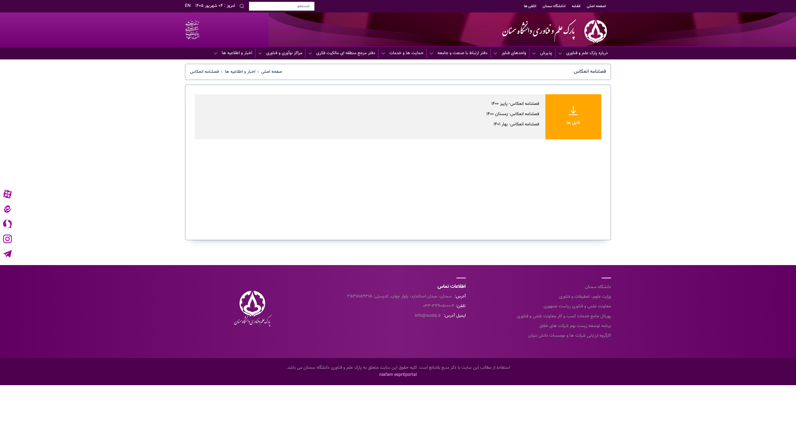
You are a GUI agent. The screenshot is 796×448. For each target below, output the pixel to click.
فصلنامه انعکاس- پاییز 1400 (515, 103)
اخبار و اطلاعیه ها (237, 53)
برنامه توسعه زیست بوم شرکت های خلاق (575, 326)
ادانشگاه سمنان (554, 6)
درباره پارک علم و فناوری (587, 53)
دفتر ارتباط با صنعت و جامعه (462, 53)
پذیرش (546, 53)
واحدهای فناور (514, 53)
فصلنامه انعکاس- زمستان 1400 (512, 114)
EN (188, 5)
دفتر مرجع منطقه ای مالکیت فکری (345, 53)
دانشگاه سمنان (598, 287)
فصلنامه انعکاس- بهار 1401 (516, 124)
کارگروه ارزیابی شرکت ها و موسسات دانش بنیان (569, 335)
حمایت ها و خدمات (406, 53)
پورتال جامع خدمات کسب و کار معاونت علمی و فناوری (564, 316)
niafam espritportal (398, 374)
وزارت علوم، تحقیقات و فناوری (585, 296)
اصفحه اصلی (596, 6)
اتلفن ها (530, 6)
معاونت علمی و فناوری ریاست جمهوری (577, 306)
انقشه (576, 6)
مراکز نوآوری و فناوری (284, 53)
